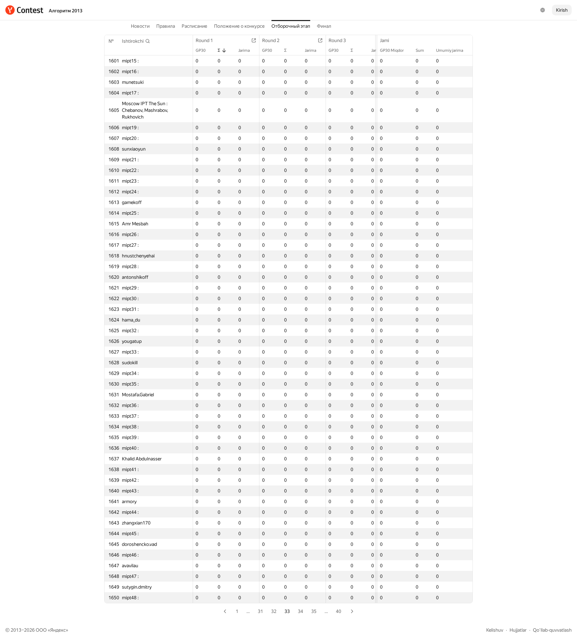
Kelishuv (494, 630)
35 (314, 611)
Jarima (244, 50)
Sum (420, 50)
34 (300, 611)
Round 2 (270, 40)
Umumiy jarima (449, 50)
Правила (165, 26)
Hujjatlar (518, 630)
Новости (140, 26)
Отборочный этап (290, 26)
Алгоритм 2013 (65, 10)
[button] (136, 41)
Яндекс (58, 630)
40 (338, 611)
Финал (324, 26)
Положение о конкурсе (239, 26)
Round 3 (337, 40)
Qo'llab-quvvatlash (552, 630)
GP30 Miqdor (392, 50)
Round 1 (204, 40)
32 (273, 611)
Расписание (194, 26)
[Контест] (24, 10)
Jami (384, 40)
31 (260, 611)
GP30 (201, 50)
